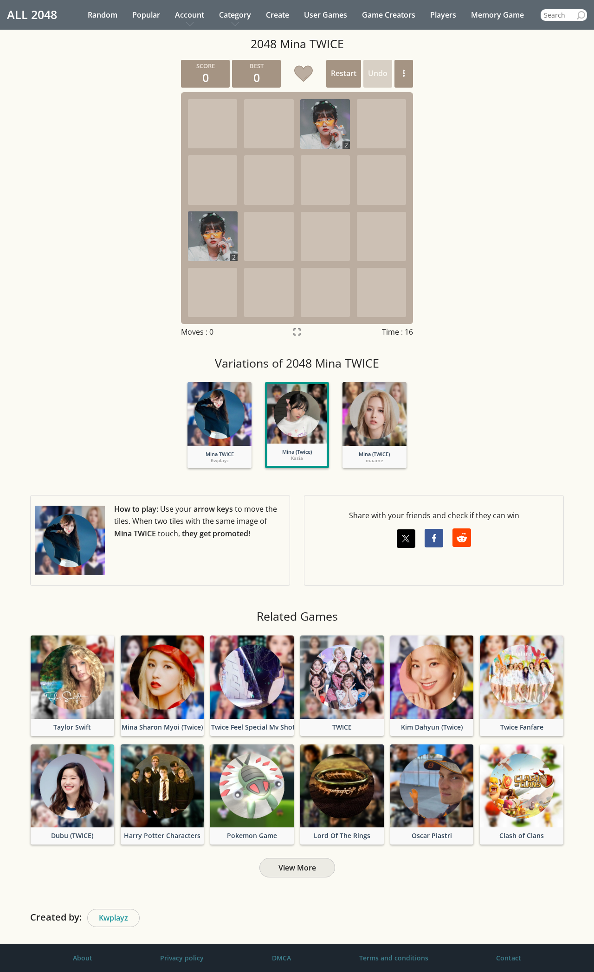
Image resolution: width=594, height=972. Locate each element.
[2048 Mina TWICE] (219, 414)
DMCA (281, 957)
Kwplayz (113, 918)
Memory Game (497, 15)
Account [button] (189, 15)
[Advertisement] (86, 199)
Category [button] (235, 15)
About (82, 957)
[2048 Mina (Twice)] (297, 414)
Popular (146, 15)
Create (277, 15)
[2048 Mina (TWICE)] (374, 414)
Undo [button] (377, 73)
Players (443, 15)
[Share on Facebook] (434, 538)
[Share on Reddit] (461, 537)
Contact (508, 957)
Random (102, 15)
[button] (403, 74)
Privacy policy (182, 957)
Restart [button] (343, 73)
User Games (325, 15)
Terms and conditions (393, 957)
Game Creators (388, 15)
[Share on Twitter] (406, 538)
